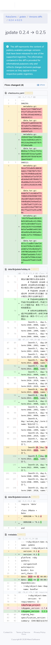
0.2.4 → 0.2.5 (15, 20)
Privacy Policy (39, 632)
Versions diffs (35, 16)
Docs (24, 634)
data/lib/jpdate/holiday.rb (19, 269)
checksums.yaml (16, 92)
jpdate (23, 16)
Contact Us (8, 632)
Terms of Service (23, 632)
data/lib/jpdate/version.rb (19, 496)
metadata (12, 534)
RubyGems (11, 16)
